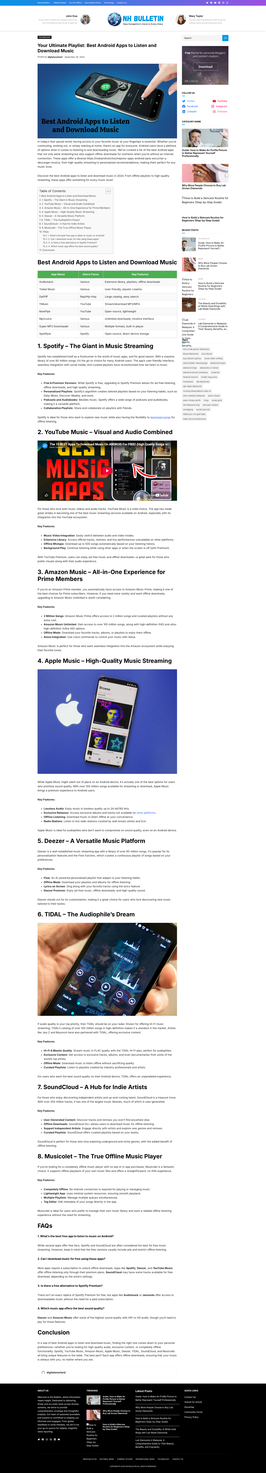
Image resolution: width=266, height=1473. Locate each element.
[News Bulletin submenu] (50, 2)
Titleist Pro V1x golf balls (194, 414)
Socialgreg (188, 409)
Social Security (203, 409)
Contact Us (190, 1397)
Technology (44, 37)
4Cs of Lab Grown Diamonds (196, 349)
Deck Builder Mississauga (195, 363)
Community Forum (193, 1412)
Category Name (191, 121)
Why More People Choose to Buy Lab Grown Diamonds (204, 187)
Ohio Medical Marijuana (194, 395)
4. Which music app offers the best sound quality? (73, 246)
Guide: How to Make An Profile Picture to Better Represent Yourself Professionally (204, 153)
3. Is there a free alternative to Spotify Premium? (72, 242)
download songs (160, 417)
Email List (215, 372)
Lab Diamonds (203, 381)
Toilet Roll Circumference (194, 419)
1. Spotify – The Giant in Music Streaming (64, 199)
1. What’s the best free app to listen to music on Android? (76, 235)
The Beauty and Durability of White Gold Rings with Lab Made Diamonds (212, 306)
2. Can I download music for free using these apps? (73, 239)
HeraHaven (188, 381)
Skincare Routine (210, 405)
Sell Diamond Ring (191, 405)
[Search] (225, 38)
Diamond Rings (190, 368)
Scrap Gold (217, 400)
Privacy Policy (191, 1417)
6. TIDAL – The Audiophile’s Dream (60, 219)
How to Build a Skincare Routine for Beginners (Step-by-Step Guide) (203, 219)
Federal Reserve (190, 377)
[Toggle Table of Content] (106, 191)
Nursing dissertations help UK (197, 391)
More (200, 259)
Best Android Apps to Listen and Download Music (68, 195)
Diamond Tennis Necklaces (195, 372)
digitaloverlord (55, 57)
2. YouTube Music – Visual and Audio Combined (68, 203)
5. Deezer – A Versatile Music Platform (63, 215)
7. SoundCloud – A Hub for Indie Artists (63, 223)
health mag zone (209, 377)
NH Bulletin (131, 1466)
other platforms (146, 812)
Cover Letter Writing (213, 358)
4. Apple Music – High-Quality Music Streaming (68, 211)
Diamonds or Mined (209, 368)
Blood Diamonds (190, 354)
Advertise (189, 1407)
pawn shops (214, 395)
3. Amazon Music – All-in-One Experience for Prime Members (76, 207)
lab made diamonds (192, 386)
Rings (206, 400)
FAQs (46, 231)
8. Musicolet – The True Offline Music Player (66, 227)
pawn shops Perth (192, 400)
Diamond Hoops (217, 363)
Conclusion (48, 250)
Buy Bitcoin (207, 354)
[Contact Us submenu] (127, 2)
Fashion (202, 299)
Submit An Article (193, 1402)
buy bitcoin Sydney (192, 358)
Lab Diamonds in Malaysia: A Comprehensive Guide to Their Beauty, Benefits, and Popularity (213, 326)
